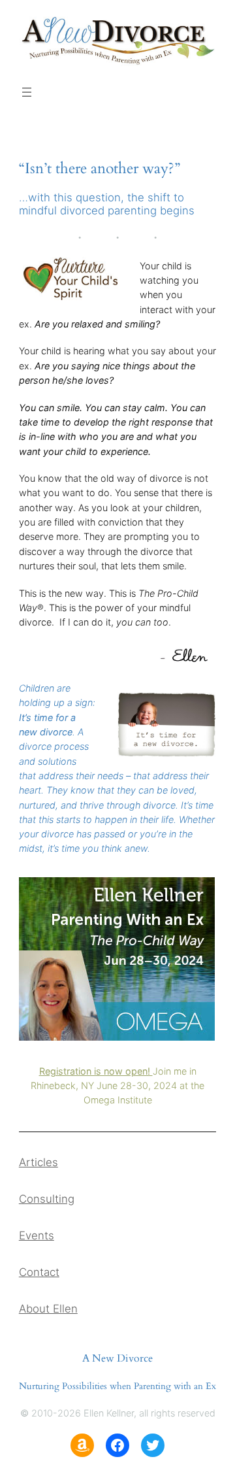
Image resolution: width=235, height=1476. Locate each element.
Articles (38, 1162)
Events (36, 1235)
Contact (39, 1272)
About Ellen (48, 1308)
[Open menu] (27, 92)
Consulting (46, 1198)
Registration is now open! (96, 1071)
